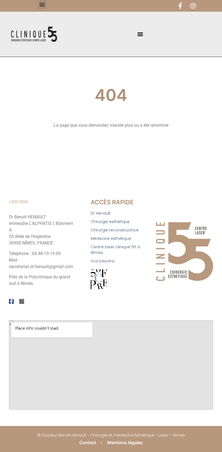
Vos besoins (103, 261)
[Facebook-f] (180, 6)
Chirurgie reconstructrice (115, 230)
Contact (87, 442)
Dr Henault (100, 213)
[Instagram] (193, 6)
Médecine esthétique (111, 238)
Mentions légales (125, 442)
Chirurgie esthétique (110, 221)
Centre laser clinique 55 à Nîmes (115, 249)
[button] (42, 4)
